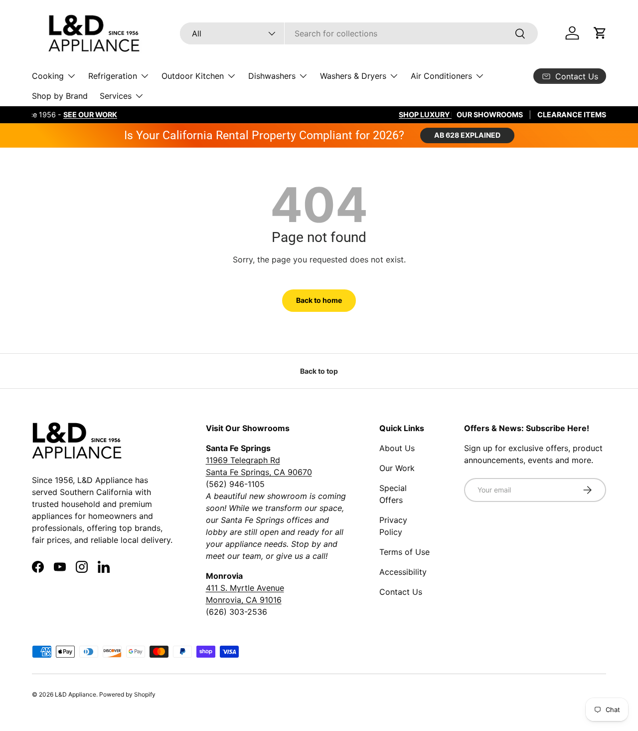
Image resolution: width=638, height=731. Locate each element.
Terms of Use (404, 552)
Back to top (319, 371)
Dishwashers (272, 76)
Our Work (397, 468)
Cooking (48, 76)
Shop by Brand (60, 96)
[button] (600, 33)
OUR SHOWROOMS (490, 114)
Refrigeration (112, 76)
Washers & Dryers (353, 76)
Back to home (319, 300)
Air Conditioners (441, 76)
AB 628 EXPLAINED (467, 135)
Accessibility (403, 572)
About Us (397, 448)
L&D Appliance (75, 694)
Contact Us (400, 592)
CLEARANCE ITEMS (571, 114)
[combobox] (358, 33)
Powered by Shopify (127, 694)
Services (116, 96)
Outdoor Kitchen (192, 76)
